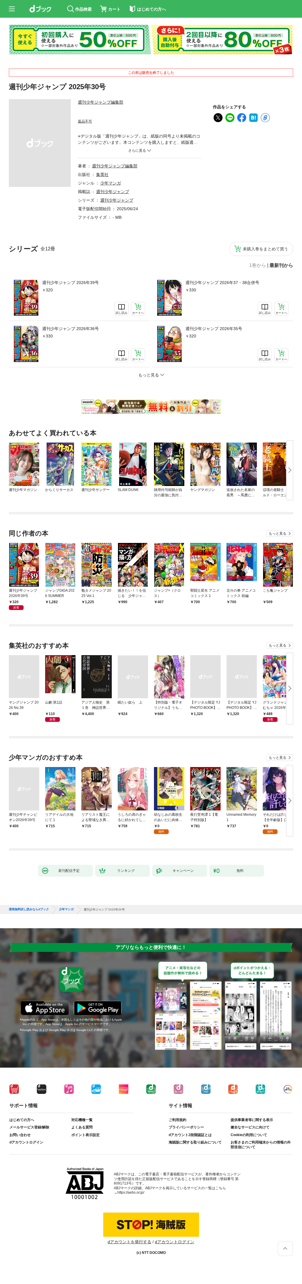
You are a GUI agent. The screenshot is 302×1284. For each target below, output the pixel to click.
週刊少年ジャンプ (112, 191)
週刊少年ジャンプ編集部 (100, 102)
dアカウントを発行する (129, 1241)
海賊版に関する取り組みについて (195, 1142)
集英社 (102, 174)
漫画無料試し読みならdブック (29, 909)
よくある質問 (82, 1127)
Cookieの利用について (249, 1135)
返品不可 (85, 121)
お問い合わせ (20, 1135)
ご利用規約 (177, 1120)
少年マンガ (110, 183)
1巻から (257, 265)
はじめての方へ (21, 1120)
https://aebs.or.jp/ (130, 1192)
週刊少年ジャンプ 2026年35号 (214, 328)
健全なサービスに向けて (250, 1127)
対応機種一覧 (82, 1120)
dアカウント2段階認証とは (190, 1135)
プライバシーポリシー (186, 1127)
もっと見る (277, 533)
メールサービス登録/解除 (29, 1127)
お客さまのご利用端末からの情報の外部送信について (261, 1144)
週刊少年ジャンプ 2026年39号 (70, 282)
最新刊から (281, 265)
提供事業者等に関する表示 (252, 1120)
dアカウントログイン (26, 1142)
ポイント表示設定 (85, 1135)
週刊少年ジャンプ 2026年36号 (70, 328)
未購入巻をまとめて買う (265, 249)
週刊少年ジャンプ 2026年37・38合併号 (222, 282)
